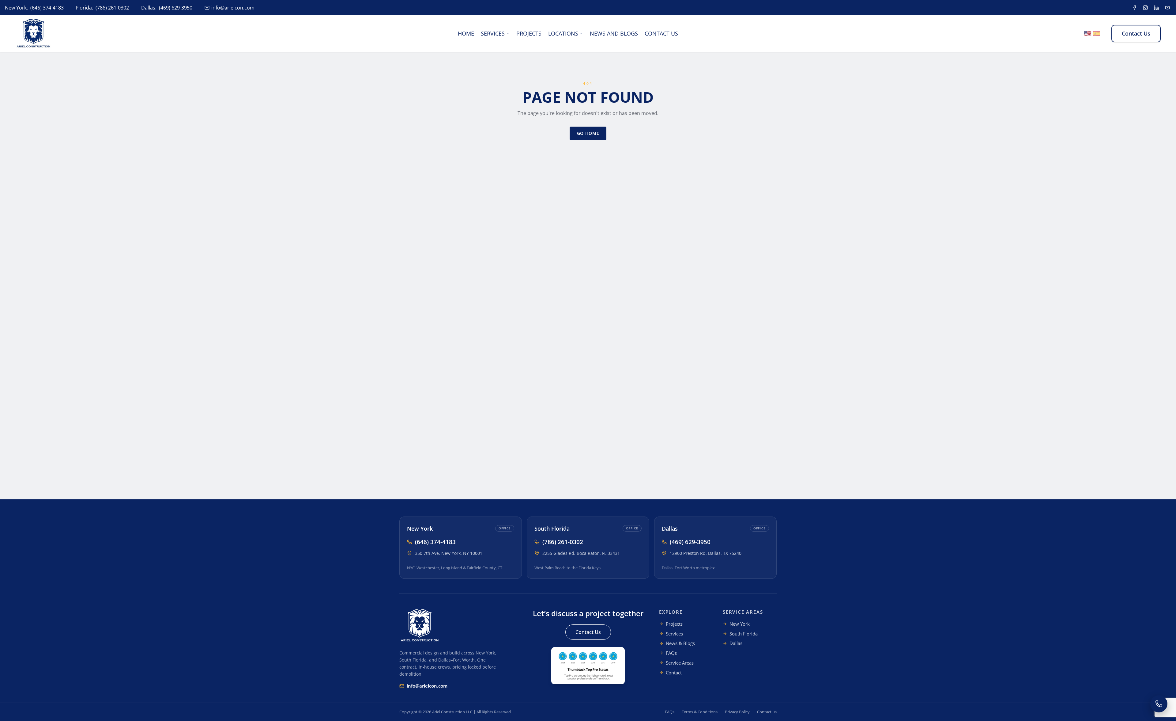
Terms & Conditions (700, 712)
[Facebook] (1134, 7)
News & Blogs (680, 643)
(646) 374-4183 (47, 7)
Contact (674, 673)
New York (420, 528)
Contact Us (661, 33)
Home (466, 33)
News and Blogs (614, 33)
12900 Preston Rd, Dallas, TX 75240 (705, 553)
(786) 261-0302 (112, 7)
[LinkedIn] (1156, 7)
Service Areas (680, 663)
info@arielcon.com (232, 7)
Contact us (767, 712)
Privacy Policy (737, 712)
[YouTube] (1167, 7)
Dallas (670, 528)
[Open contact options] (1158, 703)
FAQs (671, 653)
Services (493, 33)
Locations (563, 33)
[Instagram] (1145, 7)
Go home (588, 133)
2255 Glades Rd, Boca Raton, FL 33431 (581, 553)
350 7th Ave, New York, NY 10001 (448, 553)
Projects (528, 33)
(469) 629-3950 (175, 7)
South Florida (552, 528)
